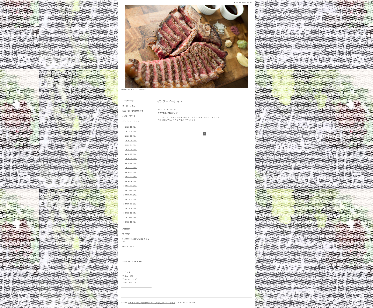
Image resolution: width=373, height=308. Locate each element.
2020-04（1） (131, 145)
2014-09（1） (131, 168)
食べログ (126, 234)
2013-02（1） (131, 208)
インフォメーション (130, 121)
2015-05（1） (131, 154)
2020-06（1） (131, 140)
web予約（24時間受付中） (134, 111)
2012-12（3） (131, 213)
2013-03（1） (131, 204)
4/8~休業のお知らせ (168, 113)
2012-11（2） (131, 217)
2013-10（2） (131, 195)
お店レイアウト (129, 116)
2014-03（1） (131, 186)
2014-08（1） (131, 172)
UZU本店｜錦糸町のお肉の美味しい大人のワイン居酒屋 (151, 303)
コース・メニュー (130, 106)
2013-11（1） (131, 190)
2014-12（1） (131, 163)
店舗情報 (126, 229)
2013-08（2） (131, 199)
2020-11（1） (131, 136)
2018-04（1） (131, 149)
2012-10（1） (131, 222)
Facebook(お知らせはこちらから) (135, 240)
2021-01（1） (131, 131)
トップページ (128, 101)
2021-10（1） (131, 127)
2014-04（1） (131, 181)
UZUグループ (128, 246)
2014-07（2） (131, 177)
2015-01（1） (131, 159)
